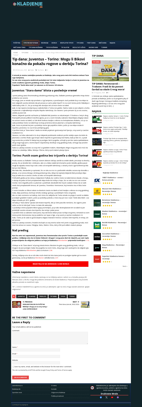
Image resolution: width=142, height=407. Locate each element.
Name (14, 347)
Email (14, 354)
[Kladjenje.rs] (28, 7)
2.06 (50, 250)
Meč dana (102, 43)
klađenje (32, 296)
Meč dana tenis (19, 47)
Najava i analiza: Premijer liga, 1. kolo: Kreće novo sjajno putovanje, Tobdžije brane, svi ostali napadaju (115, 129)
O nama (54, 385)
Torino (72, 296)
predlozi (42, 296)
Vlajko (32, 70)
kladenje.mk (16, 389)
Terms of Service (62, 370)
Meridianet (39, 258)
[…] (112, 106)
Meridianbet (63, 240)
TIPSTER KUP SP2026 (31, 43)
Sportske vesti (17, 392)
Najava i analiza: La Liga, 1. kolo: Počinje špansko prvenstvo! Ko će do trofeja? (115, 162)
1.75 (87, 240)
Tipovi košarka (52, 47)
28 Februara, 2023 (21, 70)
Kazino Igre (93, 47)
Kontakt (53, 389)
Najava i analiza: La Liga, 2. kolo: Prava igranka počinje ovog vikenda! (115, 151)
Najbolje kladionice (110, 173)
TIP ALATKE (65, 47)
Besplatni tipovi (66, 43)
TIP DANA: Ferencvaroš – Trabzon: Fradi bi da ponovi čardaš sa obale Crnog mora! (108, 86)
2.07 (56, 258)
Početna (16, 43)
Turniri (104, 47)
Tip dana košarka (36, 47)
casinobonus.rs (17, 385)
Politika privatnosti (57, 396)
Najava (112, 43)
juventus (21, 296)
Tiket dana (91, 43)
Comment (15, 330)
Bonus (54, 43)
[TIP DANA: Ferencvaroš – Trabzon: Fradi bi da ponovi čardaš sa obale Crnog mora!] (110, 70)
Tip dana (53, 296)
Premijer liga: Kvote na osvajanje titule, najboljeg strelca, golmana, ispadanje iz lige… (115, 140)
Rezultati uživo (79, 47)
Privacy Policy (50, 370)
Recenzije (44, 43)
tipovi (63, 296)
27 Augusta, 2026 (99, 93)
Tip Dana (80, 43)
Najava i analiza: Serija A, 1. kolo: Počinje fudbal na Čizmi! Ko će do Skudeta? (115, 117)
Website (15, 360)
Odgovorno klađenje (58, 392)
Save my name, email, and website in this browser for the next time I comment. (43, 367)
